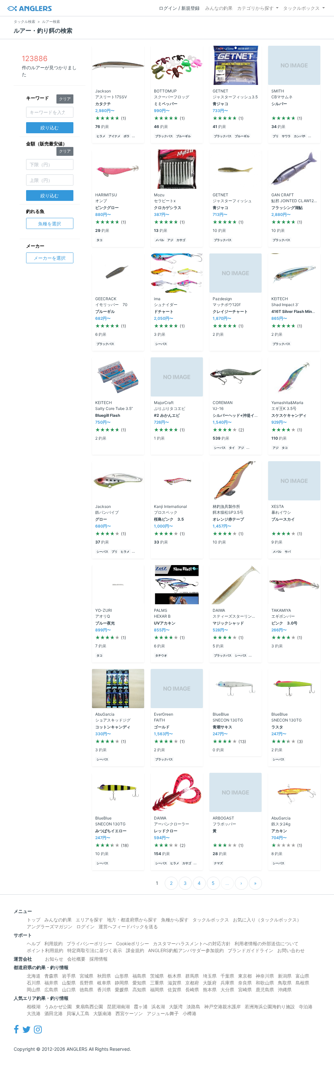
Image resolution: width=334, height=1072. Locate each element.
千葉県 (227, 976)
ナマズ (218, 863)
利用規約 (53, 943)
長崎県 (192, 989)
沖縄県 (285, 989)
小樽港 (189, 1013)
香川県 (104, 989)
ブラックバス (164, 136)
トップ (33, 919)
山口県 (69, 989)
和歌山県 (265, 982)
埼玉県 (210, 976)
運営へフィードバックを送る (128, 926)
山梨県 (69, 982)
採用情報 (98, 959)
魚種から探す (175, 919)
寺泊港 (305, 1006)
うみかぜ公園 (58, 1006)
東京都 (245, 976)
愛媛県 (122, 989)
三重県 (157, 982)
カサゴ (180, 240)
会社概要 (76, 959)
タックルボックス (301, 8)
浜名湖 (158, 1006)
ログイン (85, 926)
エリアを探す (89, 919)
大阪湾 (176, 1006)
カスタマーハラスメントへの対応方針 (192, 943)
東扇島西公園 (89, 1006)
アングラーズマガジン (49, 926)
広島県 (51, 989)
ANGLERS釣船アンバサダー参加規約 (186, 950)
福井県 (51, 982)
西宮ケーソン (129, 1013)
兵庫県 (227, 982)
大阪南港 (102, 1013)
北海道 (33, 976)
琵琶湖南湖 (118, 1006)
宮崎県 (245, 989)
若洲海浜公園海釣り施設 (270, 1006)
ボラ (126, 136)
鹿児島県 (265, 989)
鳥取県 (285, 982)
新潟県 (285, 976)
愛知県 (139, 982)
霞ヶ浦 (140, 1006)
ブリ (276, 136)
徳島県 (86, 989)
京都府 (192, 982)
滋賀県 (174, 982)
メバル (159, 240)
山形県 (122, 976)
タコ (99, 240)
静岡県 (122, 982)
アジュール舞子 (163, 1013)
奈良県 (245, 982)
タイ (232, 447)
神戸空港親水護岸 (222, 1006)
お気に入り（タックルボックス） (267, 919)
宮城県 (86, 976)
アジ (170, 240)
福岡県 (157, 989)
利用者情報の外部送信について (266, 943)
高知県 (139, 989)
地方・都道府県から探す (132, 919)
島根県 (302, 982)
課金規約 (135, 950)
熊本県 (210, 989)
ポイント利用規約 (45, 950)
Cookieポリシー (132, 943)
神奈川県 (265, 976)
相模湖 (33, 1006)
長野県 (86, 982)
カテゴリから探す (255, 8)
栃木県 (174, 976)
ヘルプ (33, 943)
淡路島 (193, 1006)
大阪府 (210, 982)
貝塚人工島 (78, 1013)
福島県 (139, 976)
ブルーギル (183, 136)
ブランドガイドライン (250, 950)
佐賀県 (174, 989)
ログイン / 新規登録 (179, 8)
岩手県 (69, 976)
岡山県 (33, 989)
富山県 (302, 976)
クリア (65, 98)
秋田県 (104, 976)
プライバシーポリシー (89, 943)
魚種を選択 (49, 223)
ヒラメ (101, 136)
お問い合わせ (291, 950)
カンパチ (300, 136)
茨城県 (157, 976)
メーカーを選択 (50, 258)
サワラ (286, 136)
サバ (288, 551)
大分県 (227, 989)
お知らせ (54, 959)
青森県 (51, 976)
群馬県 (192, 976)
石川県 (33, 982)
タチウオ (161, 655)
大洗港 (33, 1013)
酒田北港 (53, 1013)
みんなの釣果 (219, 8)
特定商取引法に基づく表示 (94, 950)
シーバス (161, 344)
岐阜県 (104, 982)
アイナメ (114, 136)
